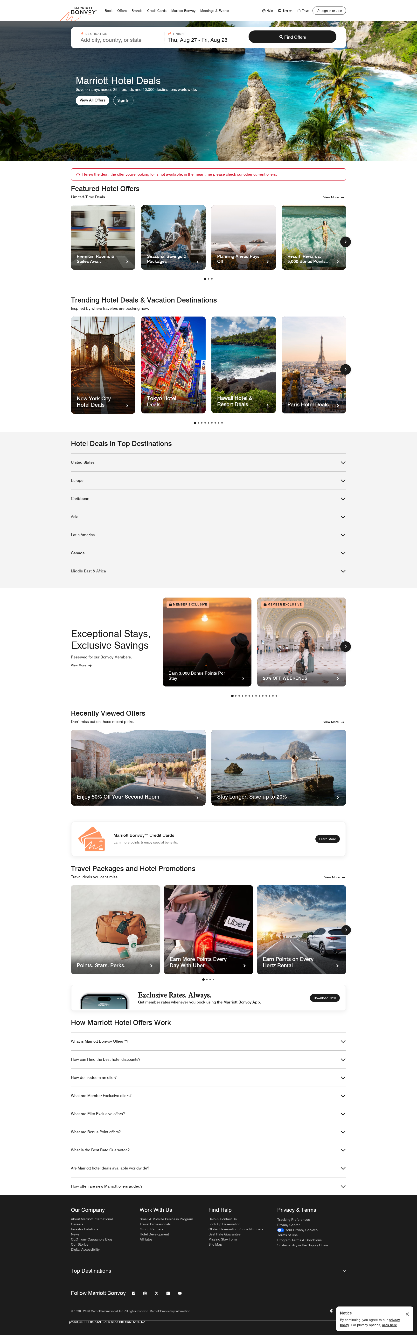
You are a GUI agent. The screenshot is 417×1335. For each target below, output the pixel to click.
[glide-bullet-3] (213, 979)
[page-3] (212, 279)
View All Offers (92, 100)
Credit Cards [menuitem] (157, 11)
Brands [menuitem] (137, 11)
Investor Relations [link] (84, 1229)
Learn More (327, 839)
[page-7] (215, 423)
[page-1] (205, 279)
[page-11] (266, 696)
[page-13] (273, 696)
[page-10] (263, 696)
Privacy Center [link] (288, 1225)
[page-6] (212, 423)
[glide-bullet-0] (203, 979)
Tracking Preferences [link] (293, 1219)
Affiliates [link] (146, 1239)
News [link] (75, 1234)
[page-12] (269, 696)
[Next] (346, 930)
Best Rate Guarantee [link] (224, 1234)
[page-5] (208, 423)
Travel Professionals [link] (155, 1224)
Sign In (123, 100)
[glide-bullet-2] (210, 979)
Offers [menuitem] (122, 11)
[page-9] (222, 423)
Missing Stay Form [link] (222, 1239)
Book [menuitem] (108, 11)
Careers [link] (77, 1224)
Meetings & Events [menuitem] (214, 11)
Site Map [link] (215, 1244)
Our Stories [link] (79, 1244)
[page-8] (218, 423)
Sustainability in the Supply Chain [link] (302, 1245)
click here (389, 1325)
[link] (267, 11)
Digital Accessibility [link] (85, 1249)
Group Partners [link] (151, 1229)
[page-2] (208, 279)
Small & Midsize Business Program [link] (166, 1219)
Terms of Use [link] (287, 1235)
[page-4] (205, 423)
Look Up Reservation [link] (224, 1224)
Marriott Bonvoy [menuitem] (183, 11)
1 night (179, 34)
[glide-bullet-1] (207, 979)
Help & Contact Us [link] (222, 1219)
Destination (96, 34)
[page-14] (276, 696)
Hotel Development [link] (154, 1234)
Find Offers (295, 37)
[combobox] (121, 37)
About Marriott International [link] (92, 1219)
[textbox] (121, 40)
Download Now (325, 998)
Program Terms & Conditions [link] (299, 1240)
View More (331, 197)
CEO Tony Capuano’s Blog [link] (91, 1239)
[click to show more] (345, 242)
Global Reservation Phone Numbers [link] (235, 1229)
